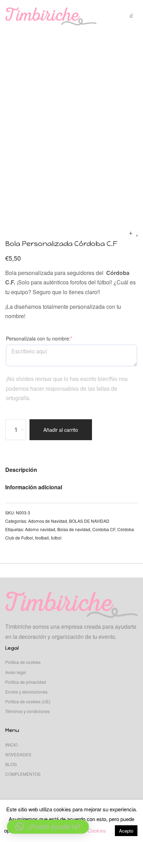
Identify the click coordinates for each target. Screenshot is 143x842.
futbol (56, 538)
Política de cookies (23, 662)
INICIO (11, 745)
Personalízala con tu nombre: (50, 338)
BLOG (11, 764)
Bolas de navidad (73, 529)
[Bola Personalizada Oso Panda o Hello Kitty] (131, 233)
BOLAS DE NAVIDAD (89, 521)
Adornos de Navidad (47, 521)
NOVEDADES (18, 754)
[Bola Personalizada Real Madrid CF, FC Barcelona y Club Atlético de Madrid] (137, 233)
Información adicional (33, 487)
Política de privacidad (25, 682)
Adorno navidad (40, 529)
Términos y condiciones (27, 711)
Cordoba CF (103, 529)
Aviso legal (15, 672)
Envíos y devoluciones (26, 692)
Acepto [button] (126, 830)
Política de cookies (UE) (27, 701)
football (42, 538)
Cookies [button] (96, 830)
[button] (48, 827)
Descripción (21, 470)
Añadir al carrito (60, 429)
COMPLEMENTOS (23, 774)
